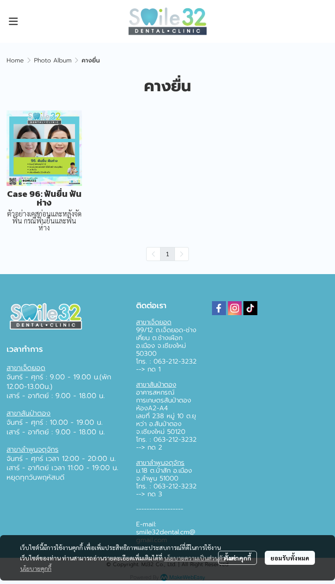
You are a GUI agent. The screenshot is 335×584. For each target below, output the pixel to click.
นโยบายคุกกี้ (35, 568)
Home (15, 60)
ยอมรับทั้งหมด (289, 558)
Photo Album (53, 60)
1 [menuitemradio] (167, 254)
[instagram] (235, 308)
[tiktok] (250, 308)
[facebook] (219, 308)
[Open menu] (13, 21)
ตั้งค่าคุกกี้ (237, 558)
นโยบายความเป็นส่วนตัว (195, 558)
